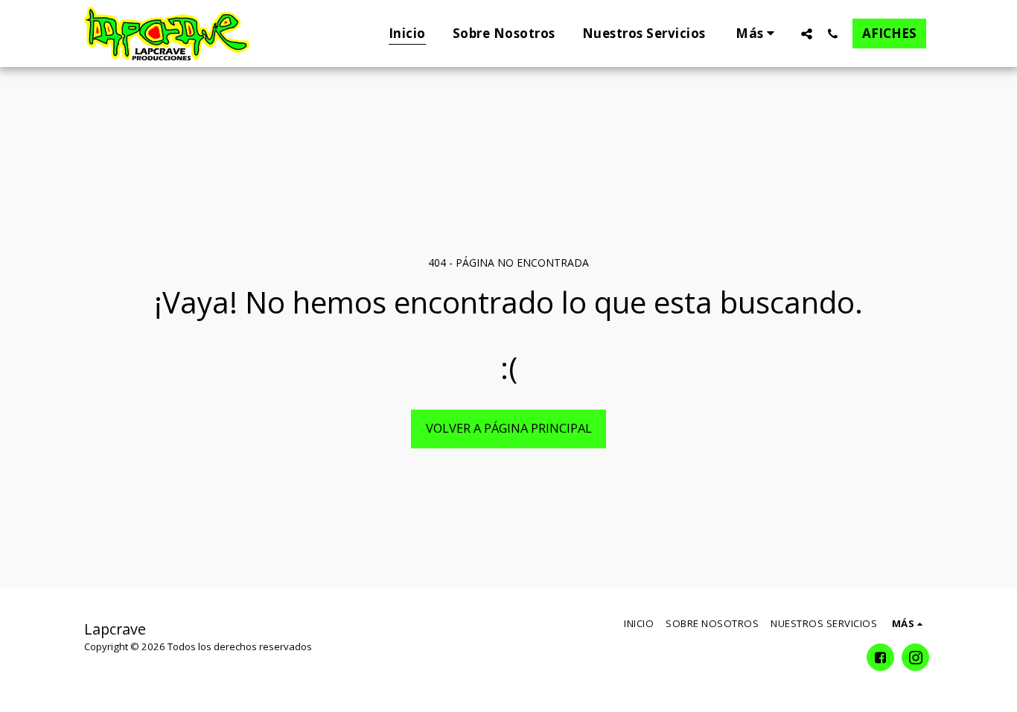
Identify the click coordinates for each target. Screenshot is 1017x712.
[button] (806, 33)
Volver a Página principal (509, 427)
